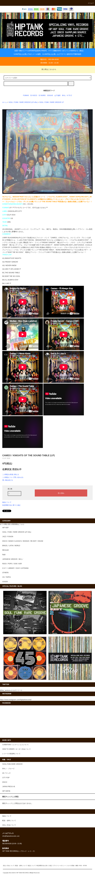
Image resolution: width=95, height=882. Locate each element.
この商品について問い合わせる (12, 477)
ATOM (85, 865)
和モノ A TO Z (67, 95)
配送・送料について (21, 865)
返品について (6, 502)
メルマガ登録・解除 (72, 865)
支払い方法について (8, 865)
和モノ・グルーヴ (8, 768)
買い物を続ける (7, 480)
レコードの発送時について (11, 754)
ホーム (4, 102)
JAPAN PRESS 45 (8, 786)
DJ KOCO (33, 95)
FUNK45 (26, 95)
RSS (80, 865)
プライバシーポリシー (59, 865)
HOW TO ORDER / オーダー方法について (16, 749)
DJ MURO (42, 95)
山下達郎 (57, 95)
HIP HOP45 (6, 791)
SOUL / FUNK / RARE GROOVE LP (51, 102)
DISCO (4, 782)
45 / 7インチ (6, 773)
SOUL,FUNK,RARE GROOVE (12, 764)
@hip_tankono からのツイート (11, 690)
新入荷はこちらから (49, 69)
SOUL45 (50, 95)
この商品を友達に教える (10, 474)
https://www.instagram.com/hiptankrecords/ (16, 700)
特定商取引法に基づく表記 (11, 505)
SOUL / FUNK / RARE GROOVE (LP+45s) (23, 102)
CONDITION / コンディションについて (15, 744)
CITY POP (6, 778)
